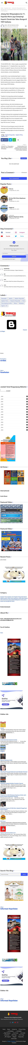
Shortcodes (14, 1038)
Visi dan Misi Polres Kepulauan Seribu (17, 198)
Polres (23, 301)
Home (2, 8)
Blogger (14, 1036)
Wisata (15, 303)
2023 (14, 404)
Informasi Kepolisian (9, 909)
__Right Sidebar (7, 1033)
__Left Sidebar (10, 1031)
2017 (14, 420)
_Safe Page (14, 1035)
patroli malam (7, 598)
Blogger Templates (11, 1041)
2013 (14, 430)
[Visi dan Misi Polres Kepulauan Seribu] (4, 199)
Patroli (25, 597)
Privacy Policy (22, 1029)
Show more (23, 158)
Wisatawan (21, 303)
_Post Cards (15, 1033)
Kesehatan (4, 372)
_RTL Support (7, 1036)
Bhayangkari (4, 298)
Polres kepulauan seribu (6, 303)
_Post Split (22, 1033)
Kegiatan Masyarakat (10, 135)
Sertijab (8, 601)
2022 (14, 407)
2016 (14, 422)
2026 (14, 396)
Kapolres (11, 298)
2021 (14, 409)
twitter (22, 236)
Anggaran (11, 207)
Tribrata (2, 728)
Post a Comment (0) (14, 178)
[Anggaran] (4, 208)
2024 (14, 401)
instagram (22, 232)
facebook (8, 232)
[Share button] (18, 139)
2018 (14, 417)
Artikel (3, 360)
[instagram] (18, 1022)
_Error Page (21, 1035)
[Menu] (2, 2)
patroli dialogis (11, 599)
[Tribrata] (4, 190)
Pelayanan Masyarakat (15, 301)
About (8, 1029)
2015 (14, 424)
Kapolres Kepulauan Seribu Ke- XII (7, 832)
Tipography (21, 1036)
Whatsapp (14, 139)
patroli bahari (25, 598)
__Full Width (18, 1031)
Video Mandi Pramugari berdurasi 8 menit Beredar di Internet (13, 771)
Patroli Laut (3, 601)
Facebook (5, 139)
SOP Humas (3, 821)
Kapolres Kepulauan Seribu (16, 217)
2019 (14, 414)
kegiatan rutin (7, 8)
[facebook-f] (10, 1022)
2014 (14, 427)
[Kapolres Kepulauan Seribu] (4, 218)
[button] (26, 2)
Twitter (10, 139)
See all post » (3, 358)
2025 (14, 399)
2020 (14, 412)
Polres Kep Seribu (4, 599)
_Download (6, 1035)
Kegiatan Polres (19, 135)
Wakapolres (17, 599)
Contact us (14, 1029)
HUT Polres (12, 601)
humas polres (23, 599)
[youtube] (15, 1022)
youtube (8, 236)
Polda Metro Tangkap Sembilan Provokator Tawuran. (11, 783)
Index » (2, 370)
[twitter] (13, 1022)
